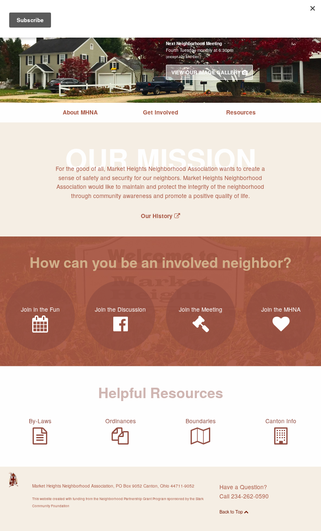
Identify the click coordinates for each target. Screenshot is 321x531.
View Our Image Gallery (206, 72)
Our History (157, 216)
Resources (241, 112)
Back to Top (231, 511)
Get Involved (160, 112)
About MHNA (80, 112)
